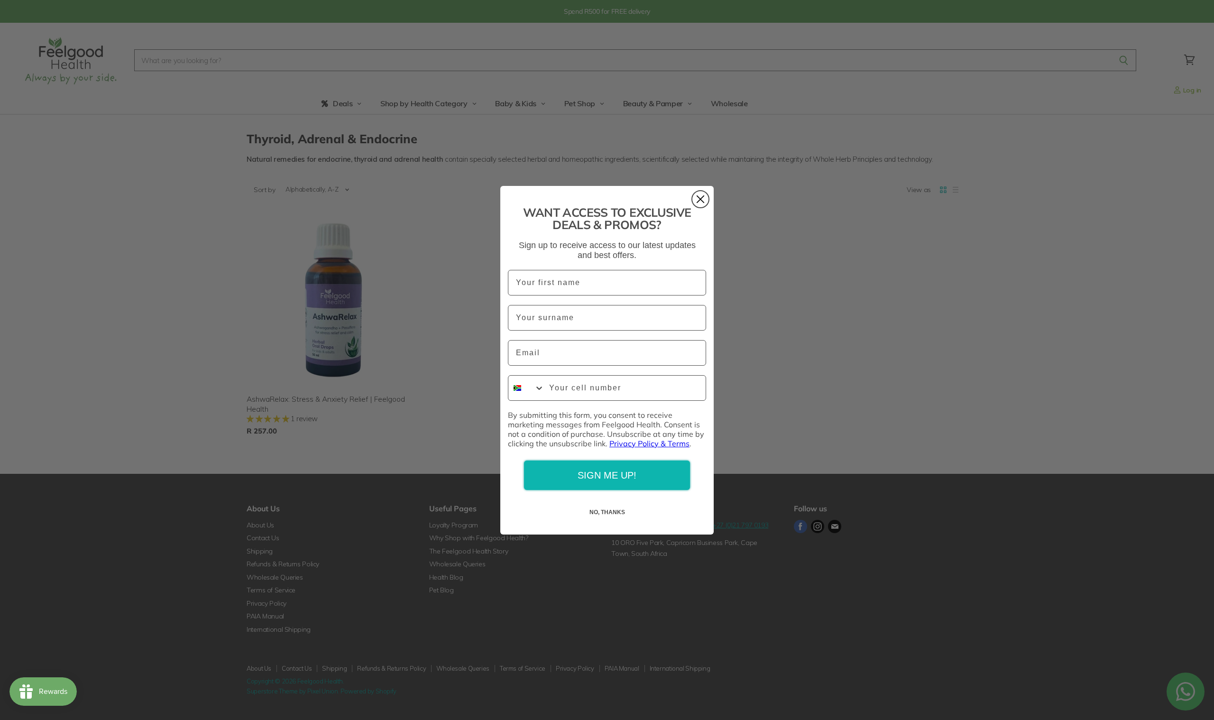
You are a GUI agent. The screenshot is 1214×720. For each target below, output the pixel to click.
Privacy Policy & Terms (649, 443)
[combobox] (526, 388)
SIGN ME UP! (607, 475)
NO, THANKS (607, 512)
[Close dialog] (700, 199)
